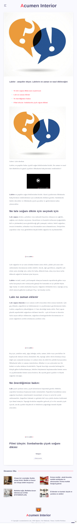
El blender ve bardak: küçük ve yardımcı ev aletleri (61, 493)
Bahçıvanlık (38, 458)
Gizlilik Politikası (60, 520)
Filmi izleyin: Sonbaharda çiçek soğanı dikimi (31, 102)
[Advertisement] (38, 244)
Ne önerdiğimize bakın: (22, 99)
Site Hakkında (45, 520)
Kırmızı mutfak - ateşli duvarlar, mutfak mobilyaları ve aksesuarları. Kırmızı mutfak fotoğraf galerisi (61, 480)
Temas (52, 520)
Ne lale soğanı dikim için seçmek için (27, 91)
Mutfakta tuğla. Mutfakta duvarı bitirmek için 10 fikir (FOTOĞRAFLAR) (25, 493)
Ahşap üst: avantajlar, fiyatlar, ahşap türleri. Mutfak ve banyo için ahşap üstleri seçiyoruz (24, 480)
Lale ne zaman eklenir (22, 95)
